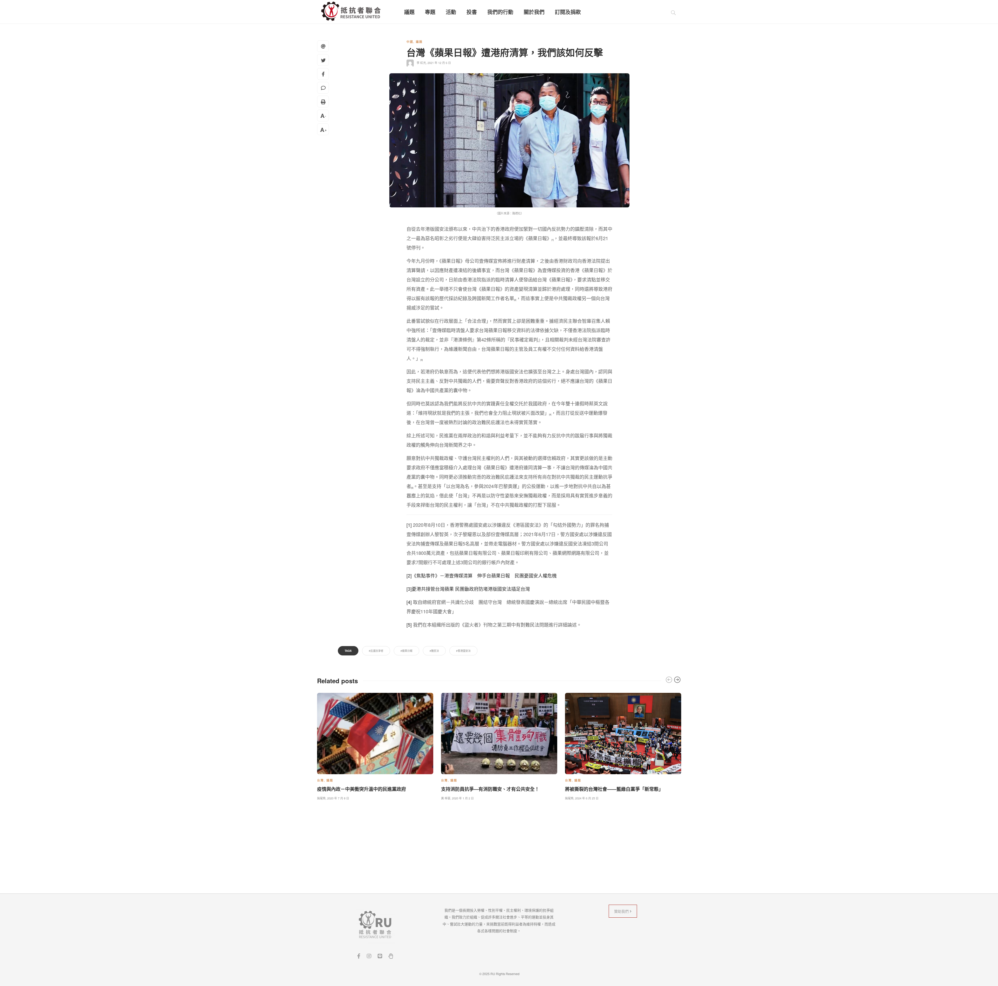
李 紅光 (421, 63)
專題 (430, 12)
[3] (409, 588)
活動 (451, 12)
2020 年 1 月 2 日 (463, 798)
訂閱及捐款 (568, 12)
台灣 (320, 780)
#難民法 (434, 651)
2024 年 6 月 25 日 (587, 798)
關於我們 (534, 12)
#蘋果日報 (406, 651)
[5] (412, 487)
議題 (409, 12)
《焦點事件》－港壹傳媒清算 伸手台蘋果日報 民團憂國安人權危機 (484, 575)
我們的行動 (500, 12)
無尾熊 (321, 798)
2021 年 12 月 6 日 (439, 63)
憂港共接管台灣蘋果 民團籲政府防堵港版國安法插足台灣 (471, 588)
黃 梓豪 (445, 798)
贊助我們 (622, 911)
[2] (515, 299)
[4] (550, 414)
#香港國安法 (463, 651)
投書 (472, 12)
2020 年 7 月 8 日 (338, 798)
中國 (409, 42)
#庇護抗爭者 (376, 651)
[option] (375, 745)
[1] (552, 239)
